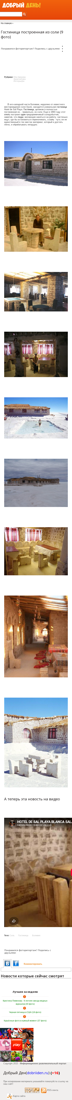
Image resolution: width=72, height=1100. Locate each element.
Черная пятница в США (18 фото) (25, 1012)
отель (7, 114)
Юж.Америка (20, 77)
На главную (6, 23)
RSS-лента (52, 1090)
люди (20, 117)
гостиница (62, 107)
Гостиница (29, 109)
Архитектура (20, 79)
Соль (12, 935)
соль (51, 119)
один (23, 114)
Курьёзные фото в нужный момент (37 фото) (25, 1021)
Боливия (36, 935)
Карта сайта (19, 1096)
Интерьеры (19, 81)
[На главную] (21, 5)
